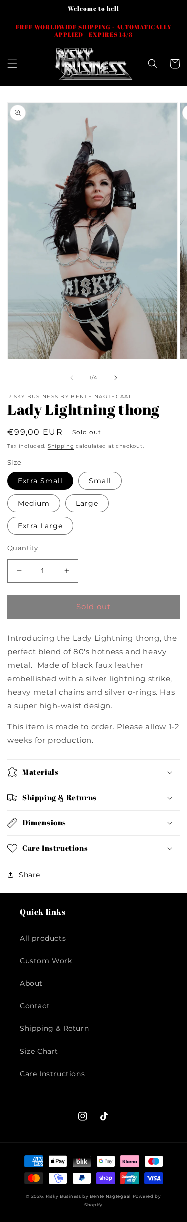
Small (100, 480)
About (31, 983)
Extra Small (40, 480)
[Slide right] (116, 378)
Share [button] (29, 874)
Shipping (61, 446)
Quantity (22, 548)
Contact (35, 1005)
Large (87, 503)
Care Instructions (52, 1073)
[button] (12, 64)
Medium (34, 503)
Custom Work (46, 960)
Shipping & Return (54, 1028)
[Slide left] (72, 378)
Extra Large (40, 525)
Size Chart (39, 1051)
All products (43, 938)
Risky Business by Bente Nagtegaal (88, 1196)
